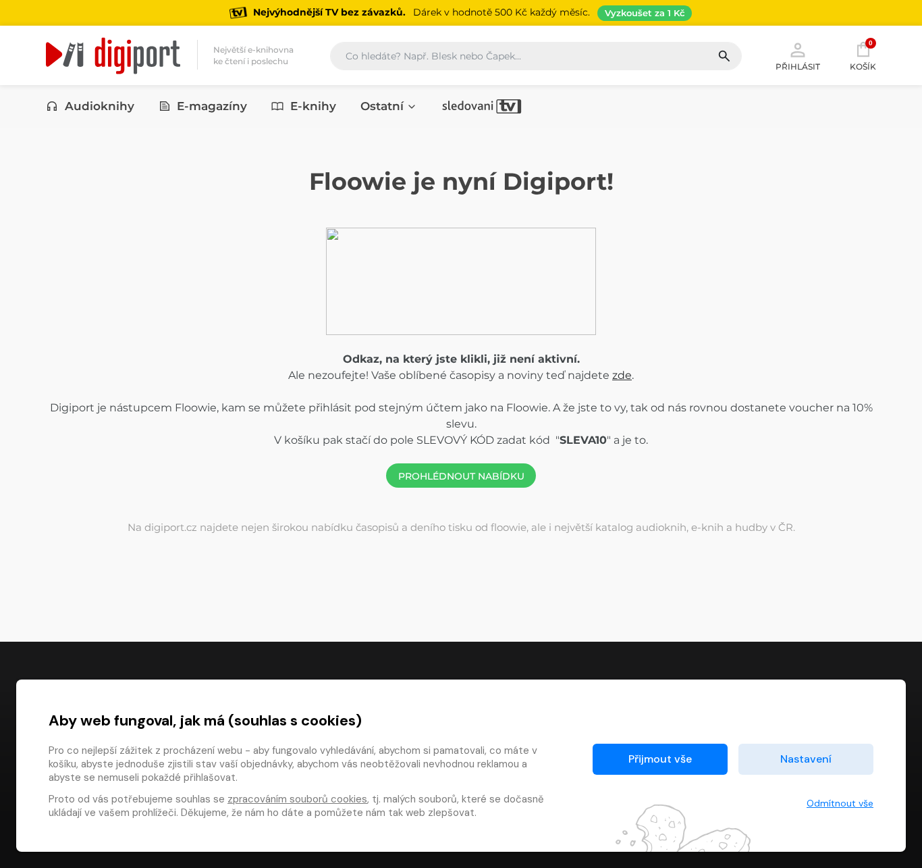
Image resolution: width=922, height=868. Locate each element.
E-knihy (313, 106)
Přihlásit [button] (798, 66)
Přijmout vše (660, 759)
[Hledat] (729, 56)
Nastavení (806, 759)
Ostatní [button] (382, 106)
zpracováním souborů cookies (297, 799)
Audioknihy (99, 106)
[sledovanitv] (481, 106)
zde (622, 375)
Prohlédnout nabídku (461, 476)
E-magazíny (212, 106)
